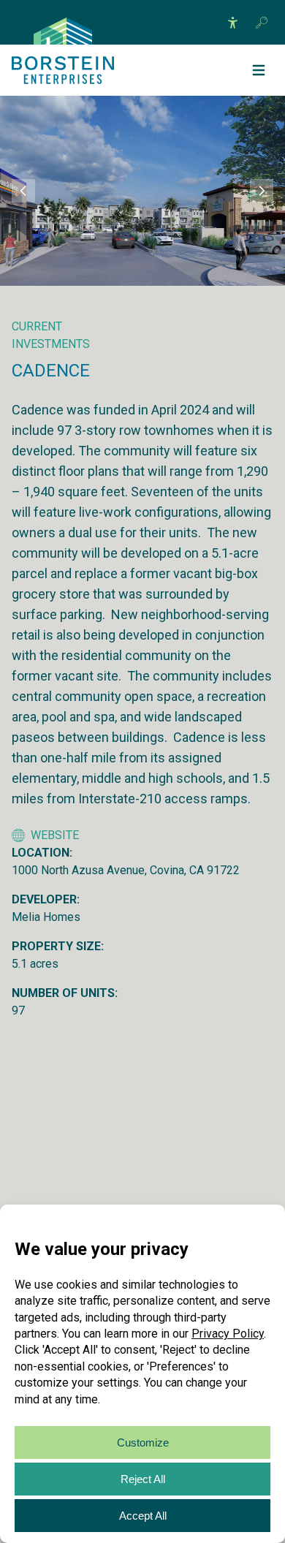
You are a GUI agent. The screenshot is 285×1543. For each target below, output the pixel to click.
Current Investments (51, 335)
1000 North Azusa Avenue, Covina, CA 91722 (126, 870)
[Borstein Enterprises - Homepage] (63, 31)
